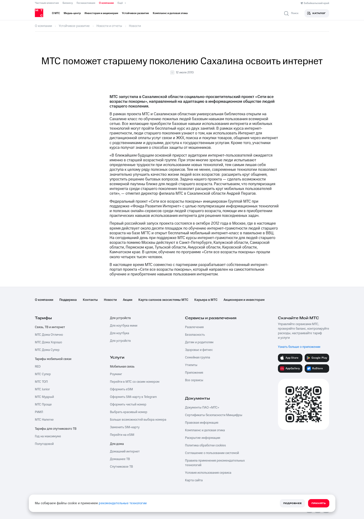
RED (38, 366)
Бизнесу (68, 3)
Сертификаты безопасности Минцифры (213, 415)
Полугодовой (44, 444)
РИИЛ (39, 412)
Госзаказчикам (86, 3)
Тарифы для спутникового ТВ (55, 428)
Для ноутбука (119, 333)
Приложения (194, 372)
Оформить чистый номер (128, 404)
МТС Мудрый (44, 397)
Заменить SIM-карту (125, 427)
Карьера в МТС (205, 300)
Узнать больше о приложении (299, 347)
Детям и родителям (199, 342)
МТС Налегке (44, 419)
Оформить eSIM (121, 389)
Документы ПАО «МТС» (202, 407)
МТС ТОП (41, 381)
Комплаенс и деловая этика (205, 430)
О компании (106, 3)
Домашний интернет (125, 451)
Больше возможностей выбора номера (138, 419)
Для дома (117, 444)
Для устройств (120, 318)
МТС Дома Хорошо (48, 342)
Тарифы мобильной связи (53, 359)
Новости (110, 300)
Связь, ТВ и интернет (50, 327)
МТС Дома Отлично (49, 334)
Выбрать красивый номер (128, 412)
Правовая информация (201, 422)
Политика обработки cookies (205, 445)
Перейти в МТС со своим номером (134, 381)
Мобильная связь (122, 366)
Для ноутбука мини (123, 325)
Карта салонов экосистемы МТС (163, 300)
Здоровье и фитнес (199, 350)
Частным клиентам (47, 3)
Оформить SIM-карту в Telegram (133, 397)
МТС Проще (43, 404)
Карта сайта (194, 480)
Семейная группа (197, 357)
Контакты (90, 300)
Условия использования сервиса (208, 472)
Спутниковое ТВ (121, 466)
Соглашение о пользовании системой (212, 453)
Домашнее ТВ (120, 459)
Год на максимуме (48, 436)
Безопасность (195, 334)
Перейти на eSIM (122, 435)
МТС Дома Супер (47, 350)
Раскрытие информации (202, 438)
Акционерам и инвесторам (244, 300)
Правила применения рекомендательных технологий (215, 462)
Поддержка (68, 300)
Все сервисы (194, 380)
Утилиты (191, 365)
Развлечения (194, 327)
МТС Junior (42, 389)
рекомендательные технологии (123, 503)
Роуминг (116, 374)
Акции (127, 300)
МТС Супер (43, 374)
